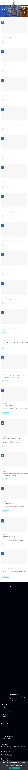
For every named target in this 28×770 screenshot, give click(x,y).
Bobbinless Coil (6, 726)
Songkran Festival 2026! (8, 95)
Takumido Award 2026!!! (8, 66)
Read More (6, 41)
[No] (26, 766)
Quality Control (6, 714)
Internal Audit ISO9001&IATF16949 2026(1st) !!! (13, 125)
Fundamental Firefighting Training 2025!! (11, 241)
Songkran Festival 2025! (8, 471)
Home (4, 707)
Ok (10, 767)
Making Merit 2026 (7, 37)
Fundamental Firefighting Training (10, 536)
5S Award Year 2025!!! (7, 183)
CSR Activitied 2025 (7, 270)
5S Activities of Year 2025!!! (8, 503)
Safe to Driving (6, 373)
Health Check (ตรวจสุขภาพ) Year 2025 (11, 328)
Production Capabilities (8, 712)
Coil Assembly (6, 729)
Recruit (4, 716)
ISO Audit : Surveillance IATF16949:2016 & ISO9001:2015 (15, 342)
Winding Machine (6, 738)
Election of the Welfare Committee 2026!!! (11, 153)
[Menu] (2, 2)
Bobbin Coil (5, 731)
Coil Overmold (6, 734)
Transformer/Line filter (8, 736)
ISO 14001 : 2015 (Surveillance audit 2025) (12, 299)
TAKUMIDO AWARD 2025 (8, 405)
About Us (5, 709)
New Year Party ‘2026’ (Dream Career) (11, 212)
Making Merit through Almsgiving (10, 568)
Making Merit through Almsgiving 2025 (11, 438)
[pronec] (14, 2)
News (4, 719)
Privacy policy (16, 767)
